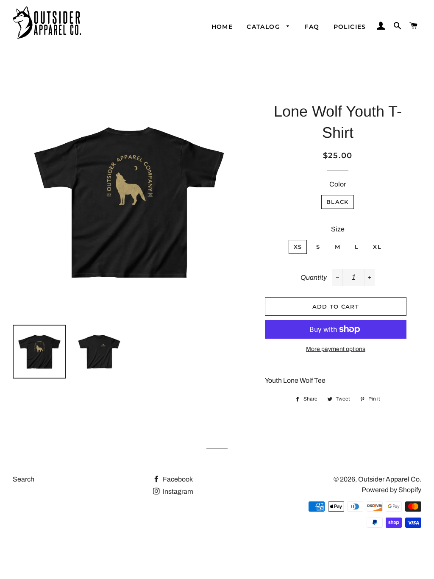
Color (337, 184)
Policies (350, 27)
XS (298, 246)
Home (222, 27)
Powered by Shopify (391, 489)
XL (377, 246)
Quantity (313, 277)
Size (338, 229)
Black (337, 201)
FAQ (311, 27)
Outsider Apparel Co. (389, 479)
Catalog (264, 27)
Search (23, 479)
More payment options (335, 349)
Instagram (177, 491)
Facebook (177, 479)
